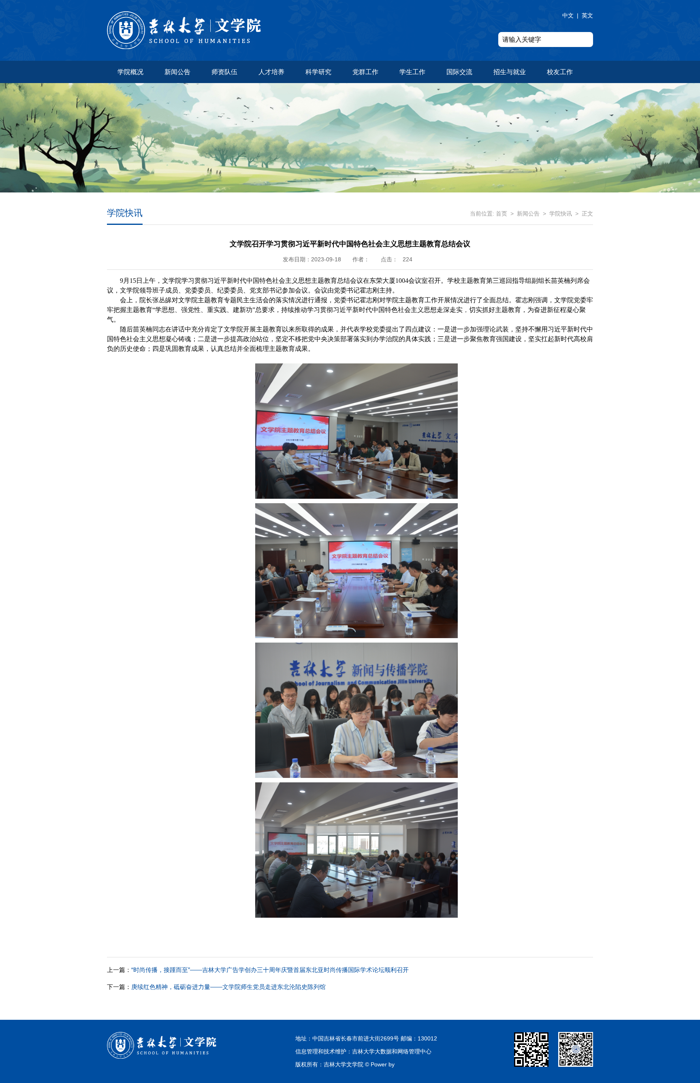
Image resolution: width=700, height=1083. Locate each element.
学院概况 (130, 71)
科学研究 (318, 71)
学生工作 (412, 71)
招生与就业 (509, 71)
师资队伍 (224, 71)
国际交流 (459, 71)
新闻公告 (177, 71)
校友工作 (560, 71)
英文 (587, 15)
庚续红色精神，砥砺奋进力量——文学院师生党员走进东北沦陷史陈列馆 (216, 986)
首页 (501, 213)
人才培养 (271, 71)
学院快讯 (560, 213)
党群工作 (365, 71)
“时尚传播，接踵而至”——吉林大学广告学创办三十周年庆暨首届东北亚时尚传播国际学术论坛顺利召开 (258, 969)
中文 (568, 15)
